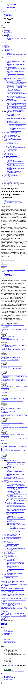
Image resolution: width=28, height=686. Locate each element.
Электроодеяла (11, 164)
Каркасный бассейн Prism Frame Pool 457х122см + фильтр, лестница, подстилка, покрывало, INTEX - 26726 (14, 415)
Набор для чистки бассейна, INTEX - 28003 (12, 339)
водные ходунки (11, 142)
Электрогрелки (11, 160)
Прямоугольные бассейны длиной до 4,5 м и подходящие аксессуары (17, 83)
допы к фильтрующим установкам (16, 126)
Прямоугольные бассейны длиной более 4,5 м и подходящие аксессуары (17, 85)
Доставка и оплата (9, 631)
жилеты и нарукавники (13, 143)
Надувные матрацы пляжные (11, 138)
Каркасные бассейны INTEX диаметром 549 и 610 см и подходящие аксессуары (17, 98)
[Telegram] (4, 267)
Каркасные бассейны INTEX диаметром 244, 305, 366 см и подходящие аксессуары (14, 89)
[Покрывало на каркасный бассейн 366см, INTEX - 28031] (14, 435)
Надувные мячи (8, 151)
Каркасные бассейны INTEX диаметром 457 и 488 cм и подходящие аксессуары (17, 93)
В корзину (3, 264)
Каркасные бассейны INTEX (13, 81)
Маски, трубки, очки (9, 153)
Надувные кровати (11, 60)
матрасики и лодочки (12, 144)
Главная (6, 45)
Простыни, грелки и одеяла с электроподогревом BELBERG (15, 172)
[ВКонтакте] (1, 267)
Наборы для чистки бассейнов (15, 117)
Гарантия (6, 34)
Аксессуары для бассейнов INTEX (15, 111)
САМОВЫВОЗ (8, 15)
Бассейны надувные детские (11, 132)
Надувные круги (10, 146)
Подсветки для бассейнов (13, 122)
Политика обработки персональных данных (10, 641)
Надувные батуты (8, 154)
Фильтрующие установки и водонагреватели (14, 115)
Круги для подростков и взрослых (16, 147)
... (4, 57)
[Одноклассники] (3, 267)
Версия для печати (9, 275)
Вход (9, 5)
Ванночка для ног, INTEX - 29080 (10, 360)
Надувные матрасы (11, 67)
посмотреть (5, 327)
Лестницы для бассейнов (13, 121)
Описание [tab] (7, 274)
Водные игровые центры (10, 135)
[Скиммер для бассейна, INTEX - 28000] (14, 366)
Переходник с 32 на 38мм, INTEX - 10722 (12, 401)
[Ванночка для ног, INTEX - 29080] (14, 357)
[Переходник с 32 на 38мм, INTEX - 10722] (14, 398)
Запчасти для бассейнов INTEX (17, 124)
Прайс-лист (10, 37)
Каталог (4, 458)
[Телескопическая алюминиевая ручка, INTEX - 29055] (14, 447)
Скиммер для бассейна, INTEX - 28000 (11, 368)
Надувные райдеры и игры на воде (13, 136)
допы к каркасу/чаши (15, 131)
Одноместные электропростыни (15, 161)
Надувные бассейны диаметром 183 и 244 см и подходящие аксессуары (17, 103)
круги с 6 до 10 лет (12, 149)
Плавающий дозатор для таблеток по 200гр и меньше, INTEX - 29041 (13, 350)
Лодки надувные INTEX (10, 156)
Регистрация (11, 7)
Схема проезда (8, 633)
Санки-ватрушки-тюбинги (11, 175)
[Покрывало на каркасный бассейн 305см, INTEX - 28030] (14, 423)
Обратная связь (8, 32)
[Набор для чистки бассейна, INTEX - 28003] (14, 336)
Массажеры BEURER (9, 174)
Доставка (6, 31)
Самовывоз (7, 30)
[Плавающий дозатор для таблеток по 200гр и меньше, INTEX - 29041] (14, 346)
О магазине (9, 35)
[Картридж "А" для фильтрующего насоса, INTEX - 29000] (14, 325)
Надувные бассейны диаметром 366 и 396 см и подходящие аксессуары (17, 109)
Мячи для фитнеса (8, 176)
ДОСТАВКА (7, 14)
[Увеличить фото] (1, 327)
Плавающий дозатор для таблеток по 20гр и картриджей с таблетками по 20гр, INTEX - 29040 (14, 379)
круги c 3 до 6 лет (11, 150)
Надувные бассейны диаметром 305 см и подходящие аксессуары (16, 106)
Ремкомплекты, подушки (10, 76)
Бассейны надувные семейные (12, 133)
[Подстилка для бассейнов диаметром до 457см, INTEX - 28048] (14, 387)
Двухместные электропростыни (15, 163)
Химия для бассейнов (12, 113)
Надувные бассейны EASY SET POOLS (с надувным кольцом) (15, 101)
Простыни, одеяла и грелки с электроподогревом (12, 158)
